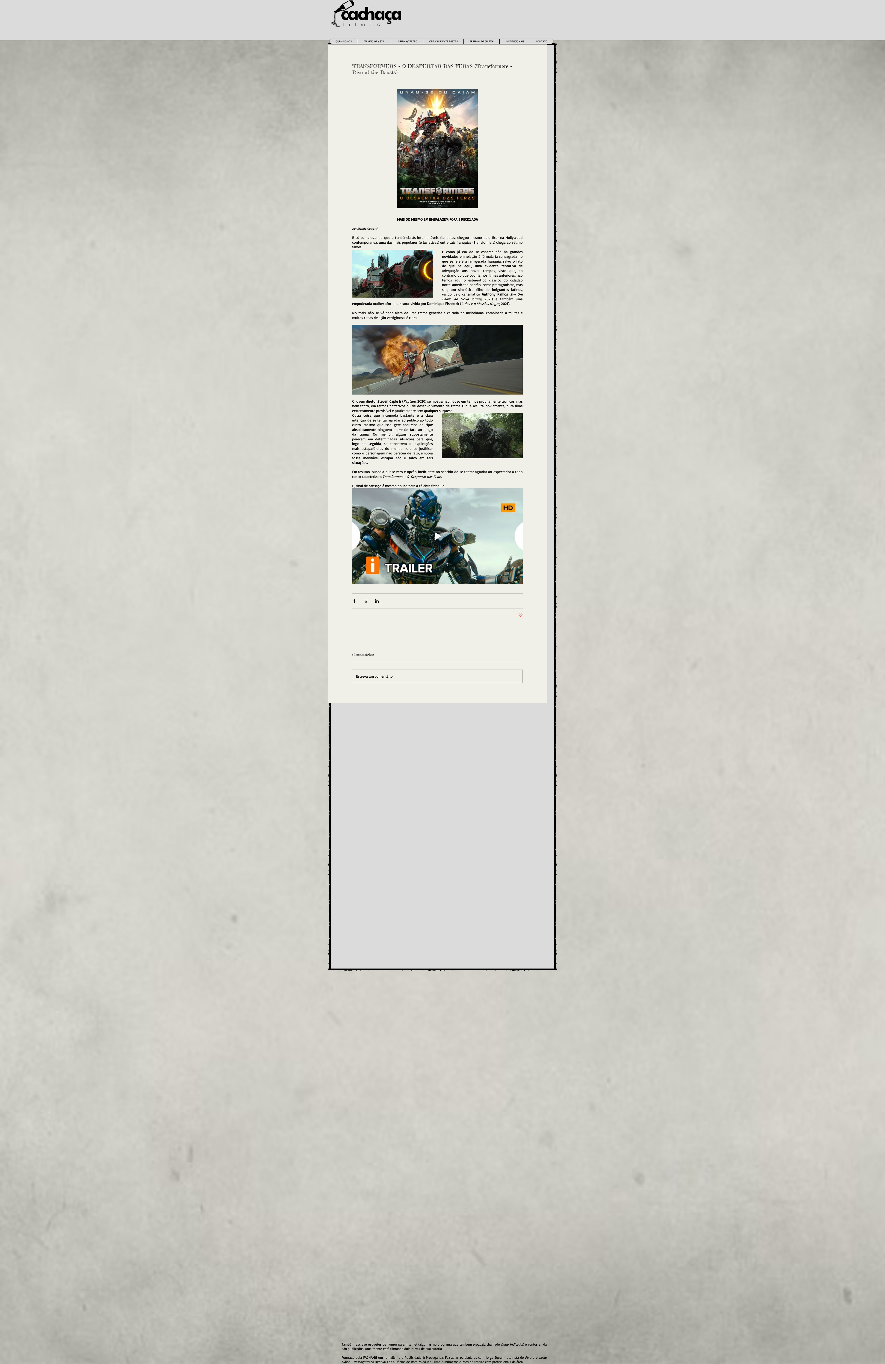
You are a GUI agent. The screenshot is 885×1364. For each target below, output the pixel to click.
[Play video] (437, 536)
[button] (407, 41)
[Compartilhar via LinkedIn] (377, 601)
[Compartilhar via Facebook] (354, 601)
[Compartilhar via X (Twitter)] (365, 601)
